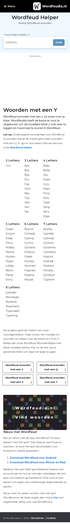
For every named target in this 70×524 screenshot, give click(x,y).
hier (56, 497)
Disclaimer (37, 518)
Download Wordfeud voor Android (33, 457)
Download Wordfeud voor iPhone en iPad (37, 462)
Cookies (51, 518)
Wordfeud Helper (21, 147)
